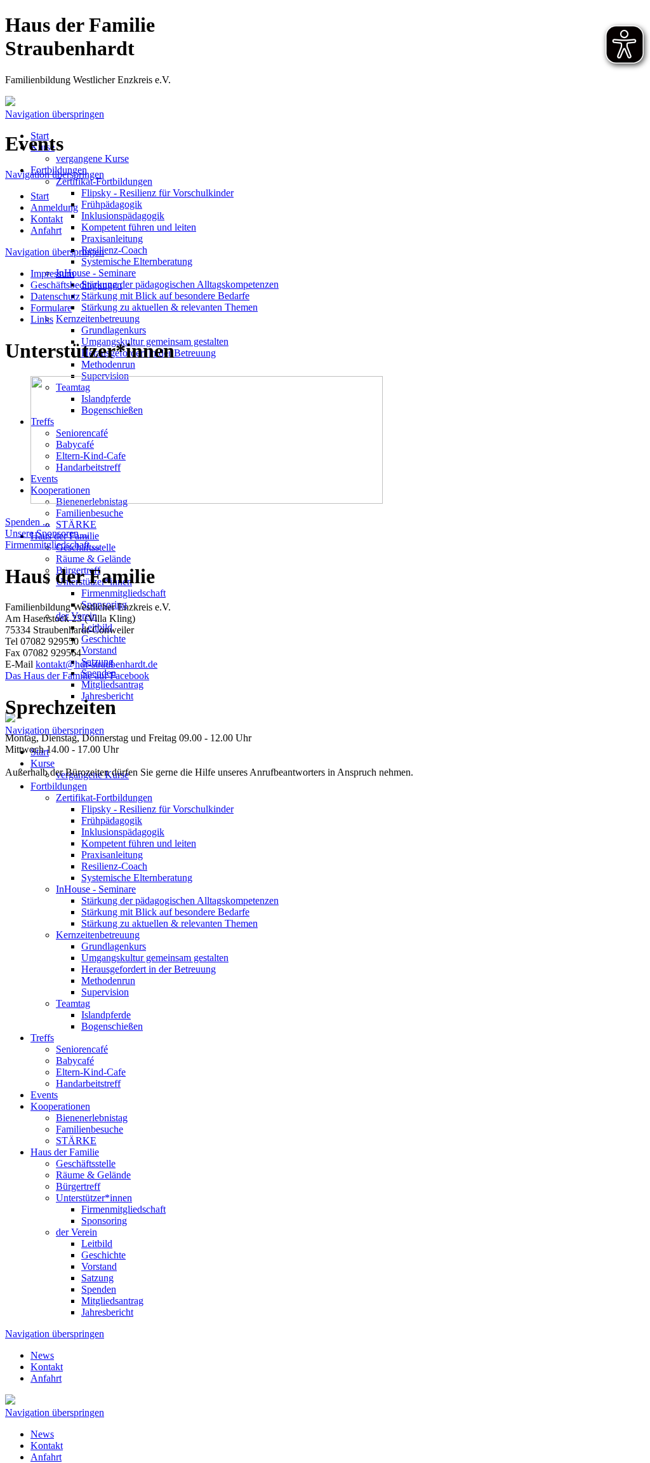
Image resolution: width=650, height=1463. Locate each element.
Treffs (42, 1037)
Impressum (52, 273)
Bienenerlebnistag (92, 1117)
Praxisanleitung (112, 238)
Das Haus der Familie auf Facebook (77, 675)
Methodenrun (108, 364)
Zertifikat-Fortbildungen (104, 181)
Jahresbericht (107, 1312)
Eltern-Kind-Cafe (91, 1072)
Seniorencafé (82, 1049)
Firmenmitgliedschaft (123, 593)
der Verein (76, 1232)
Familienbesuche (89, 513)
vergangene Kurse (92, 158)
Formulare (51, 307)
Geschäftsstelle (86, 1163)
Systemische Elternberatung (136, 261)
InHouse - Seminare (96, 272)
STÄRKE (76, 524)
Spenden (98, 1289)
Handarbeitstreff (88, 1083)
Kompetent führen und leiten (138, 227)
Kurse (42, 763)
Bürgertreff (78, 1186)
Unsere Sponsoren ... (47, 533)
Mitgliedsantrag (112, 684)
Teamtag (73, 1003)
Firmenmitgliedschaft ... (52, 544)
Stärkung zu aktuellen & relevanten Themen (169, 307)
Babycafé (75, 1060)
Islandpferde (106, 1014)
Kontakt (46, 1366)
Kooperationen (60, 1106)
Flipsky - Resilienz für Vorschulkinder (157, 192)
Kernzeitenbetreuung (98, 318)
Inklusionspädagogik (122, 215)
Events (44, 1094)
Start (39, 196)
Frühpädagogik (111, 204)
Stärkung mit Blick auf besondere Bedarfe (165, 295)
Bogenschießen (112, 1026)
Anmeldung (54, 207)
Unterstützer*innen (94, 1197)
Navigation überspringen (54, 114)
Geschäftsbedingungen (76, 285)
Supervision (105, 992)
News (42, 1355)
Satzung (97, 1277)
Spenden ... (27, 521)
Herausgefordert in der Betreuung (148, 969)
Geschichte (103, 638)
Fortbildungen (58, 786)
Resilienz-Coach (114, 250)
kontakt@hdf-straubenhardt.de (96, 664)
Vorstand (99, 650)
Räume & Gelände (93, 558)
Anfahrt (46, 1378)
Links (41, 319)
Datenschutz (55, 296)
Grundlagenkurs (113, 330)
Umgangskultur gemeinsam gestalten (155, 957)
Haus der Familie (64, 1152)
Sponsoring (104, 1220)
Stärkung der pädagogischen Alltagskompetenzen (180, 284)
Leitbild (96, 1243)
